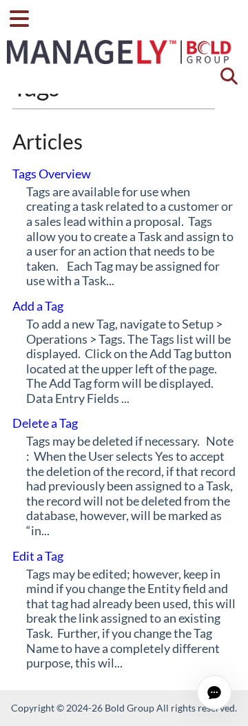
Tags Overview (51, 173)
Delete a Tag (45, 423)
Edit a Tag (37, 555)
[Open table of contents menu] (24, 16)
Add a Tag (37, 305)
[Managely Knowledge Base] (120, 45)
